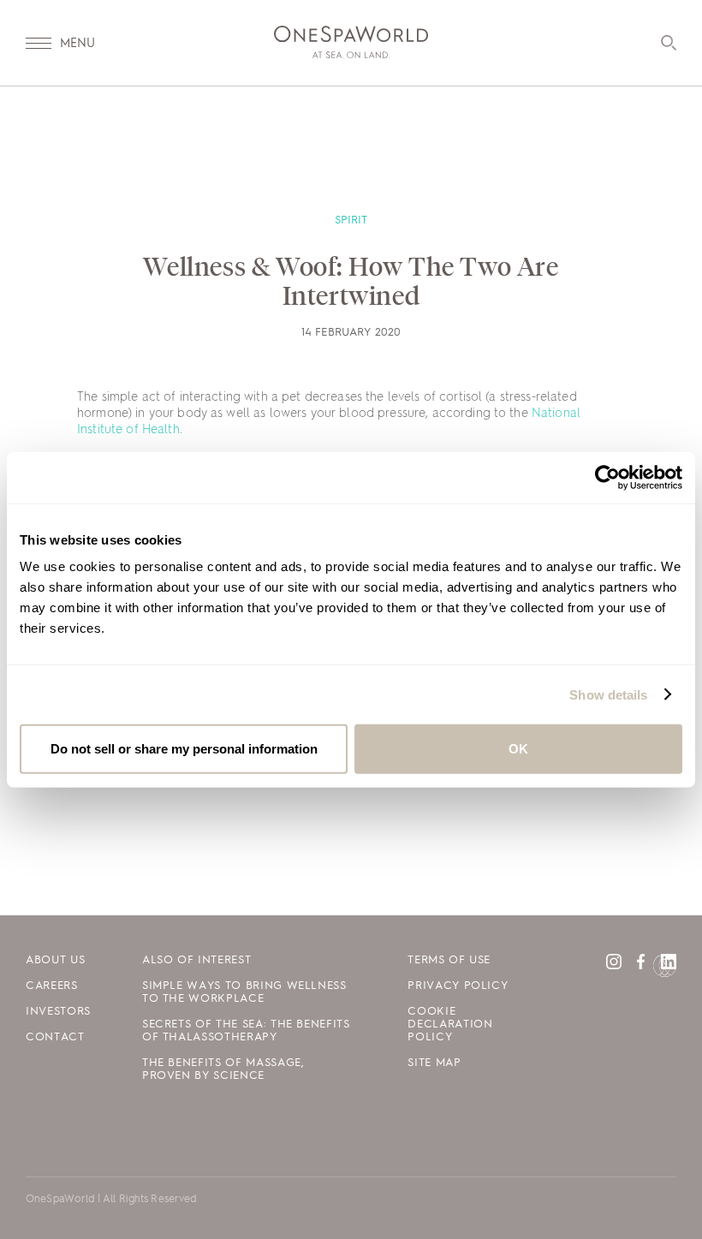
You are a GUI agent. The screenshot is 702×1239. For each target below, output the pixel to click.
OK (518, 749)
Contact (55, 1037)
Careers (52, 986)
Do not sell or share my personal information (184, 749)
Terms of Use (449, 960)
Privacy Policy (458, 986)
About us (55, 960)
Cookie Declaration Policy (450, 1024)
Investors (58, 1011)
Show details (608, 694)
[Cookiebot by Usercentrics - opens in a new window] (607, 477)
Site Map (434, 1063)
